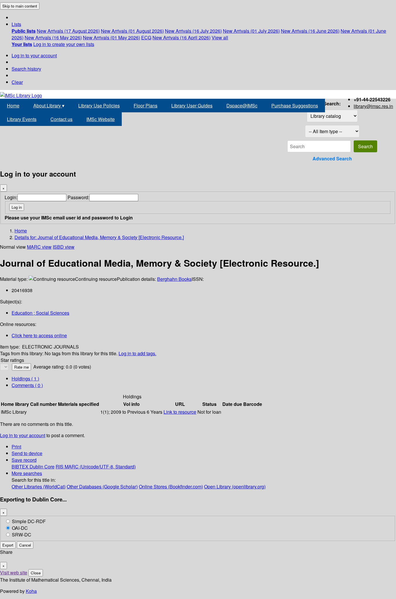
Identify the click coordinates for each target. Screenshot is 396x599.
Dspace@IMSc (241, 105)
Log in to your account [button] (22, 435)
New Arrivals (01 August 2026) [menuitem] (132, 31)
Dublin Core (42, 466)
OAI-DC (20, 528)
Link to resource (180, 412)
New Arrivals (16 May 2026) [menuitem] (53, 37)
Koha (31, 591)
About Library (48, 105)
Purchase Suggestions (294, 105)
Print (16, 446)
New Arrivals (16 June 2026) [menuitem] (310, 31)
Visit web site (13, 572)
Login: (11, 197)
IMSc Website (100, 119)
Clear (17, 82)
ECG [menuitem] (146, 37)
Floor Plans (145, 105)
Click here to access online (39, 335)
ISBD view (64, 246)
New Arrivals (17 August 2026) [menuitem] (68, 31)
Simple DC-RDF (29, 521)
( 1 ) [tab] (25, 378)
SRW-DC (21, 534)
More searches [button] (27, 473)
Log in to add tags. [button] (137, 353)
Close (36, 573)
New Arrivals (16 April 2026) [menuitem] (181, 37)
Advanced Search (332, 158)
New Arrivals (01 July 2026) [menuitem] (251, 31)
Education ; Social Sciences (40, 312)
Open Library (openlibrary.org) (235, 486)
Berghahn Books (174, 279)
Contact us (61, 119)
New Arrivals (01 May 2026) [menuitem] (111, 37)
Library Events (22, 119)
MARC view (39, 246)
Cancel (25, 545)
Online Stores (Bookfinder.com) (171, 486)
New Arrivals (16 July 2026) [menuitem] (193, 31)
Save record (24, 460)
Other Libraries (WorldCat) (39, 486)
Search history (26, 68)
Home (13, 105)
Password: (78, 197)
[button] (16, 24)
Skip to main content (19, 6)
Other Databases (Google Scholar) (102, 486)
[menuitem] (24, 31)
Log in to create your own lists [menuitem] (63, 44)
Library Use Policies (99, 105)
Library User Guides (191, 105)
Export (7, 545)
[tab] (27, 385)
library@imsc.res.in (373, 106)
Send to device (27, 453)
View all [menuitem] (220, 37)
